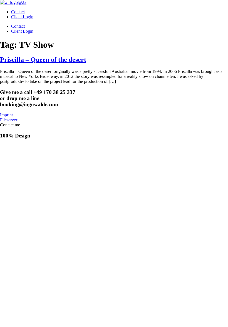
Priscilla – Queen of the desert (43, 59)
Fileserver (8, 119)
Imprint (6, 115)
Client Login (22, 16)
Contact (18, 11)
